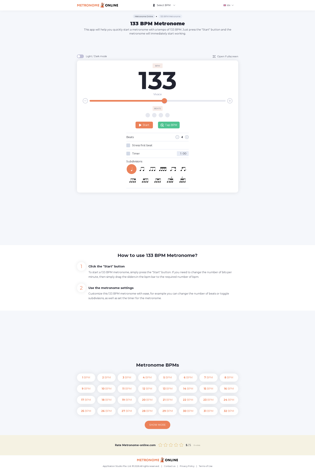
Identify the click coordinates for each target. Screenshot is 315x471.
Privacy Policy (187, 466)
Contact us (169, 466)
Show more (157, 424)
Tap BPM (171, 125)
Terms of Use (205, 466)
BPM (86, 377)
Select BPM (164, 5)
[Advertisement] (157, 44)
